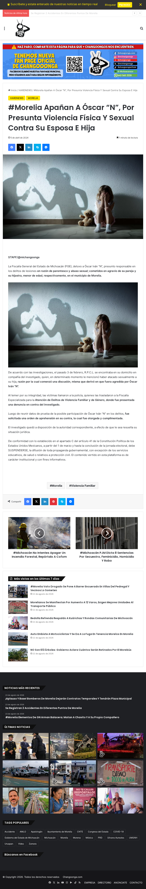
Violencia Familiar (83, 485)
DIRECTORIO (104, 882)
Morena (77, 837)
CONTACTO (136, 882)
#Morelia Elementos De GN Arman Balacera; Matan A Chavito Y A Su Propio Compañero (79, 13)
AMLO (23, 831)
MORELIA (33, 98)
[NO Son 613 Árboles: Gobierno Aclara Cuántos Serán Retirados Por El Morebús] (18, 654)
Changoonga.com (72, 876)
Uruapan (9, 843)
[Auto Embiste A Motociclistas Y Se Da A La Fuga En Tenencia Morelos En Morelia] (18, 639)
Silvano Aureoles (115, 837)
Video (21, 843)
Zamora (32, 843)
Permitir (125, 4)
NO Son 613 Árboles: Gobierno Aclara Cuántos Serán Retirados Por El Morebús (80, 650)
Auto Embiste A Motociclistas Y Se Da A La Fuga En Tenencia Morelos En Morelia (81, 634)
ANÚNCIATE (120, 882)
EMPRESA (89, 882)
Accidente (10, 831)
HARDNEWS (25, 90)
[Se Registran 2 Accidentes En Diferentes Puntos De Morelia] (73, 746)
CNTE (80, 831)
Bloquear (110, 4)
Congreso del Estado (98, 831)
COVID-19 (118, 831)
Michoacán (50, 837)
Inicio (13, 90)
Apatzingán (36, 831)
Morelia (57, 485)
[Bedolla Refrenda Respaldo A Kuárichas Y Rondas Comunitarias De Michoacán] (18, 623)
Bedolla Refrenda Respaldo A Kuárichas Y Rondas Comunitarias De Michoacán (81, 618)
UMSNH (133, 837)
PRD (100, 837)
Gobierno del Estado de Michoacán (22, 837)
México (89, 837)
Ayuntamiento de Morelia (59, 831)
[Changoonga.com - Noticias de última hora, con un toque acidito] (22, 28)
